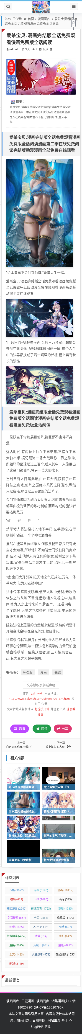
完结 (57, 672)
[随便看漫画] (41, 6)
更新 (65, 908)
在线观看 (41, 908)
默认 (45, 49)
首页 (31, 19)
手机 (65, 936)
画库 (65, 899)
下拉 (41, 899)
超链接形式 (42, 709)
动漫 (41, 936)
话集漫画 (57, 1001)
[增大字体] (51, 49)
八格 (16, 890)
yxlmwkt (14, 49)
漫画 (43, 672)
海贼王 (41, 945)
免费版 (28, 672)
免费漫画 (17, 918)
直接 (16, 945)
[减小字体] (40, 49)
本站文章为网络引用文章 (26, 1014)
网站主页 (54, 1020)
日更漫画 (27, 1001)
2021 (41, 927)
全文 (16, 954)
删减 (16, 964)
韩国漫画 (16, 908)
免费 (65, 927)
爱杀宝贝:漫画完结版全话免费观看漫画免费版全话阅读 (41, 21)
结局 (16, 899)
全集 (41, 918)
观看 (16, 927)
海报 (21, 728)
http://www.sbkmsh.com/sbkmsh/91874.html (39, 699)
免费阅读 (16, 936)
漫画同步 (42, 1001)
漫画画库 (44, 19)
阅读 (43, 728)
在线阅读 (65, 954)
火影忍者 (41, 954)
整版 (65, 945)
